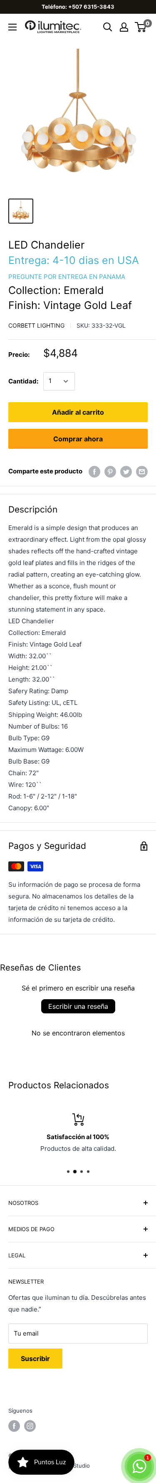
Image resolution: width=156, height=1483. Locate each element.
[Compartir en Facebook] (94, 471)
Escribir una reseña (78, 1006)
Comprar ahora (78, 439)
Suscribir (35, 1358)
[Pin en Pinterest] (110, 471)
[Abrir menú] (12, 27)
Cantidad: (23, 381)
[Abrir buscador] (107, 27)
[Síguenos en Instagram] (30, 1426)
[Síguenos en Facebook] (14, 1426)
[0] (141, 27)
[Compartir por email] (142, 471)
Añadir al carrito (78, 412)
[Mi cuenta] (124, 27)
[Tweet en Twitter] (126, 471)
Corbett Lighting (36, 325)
